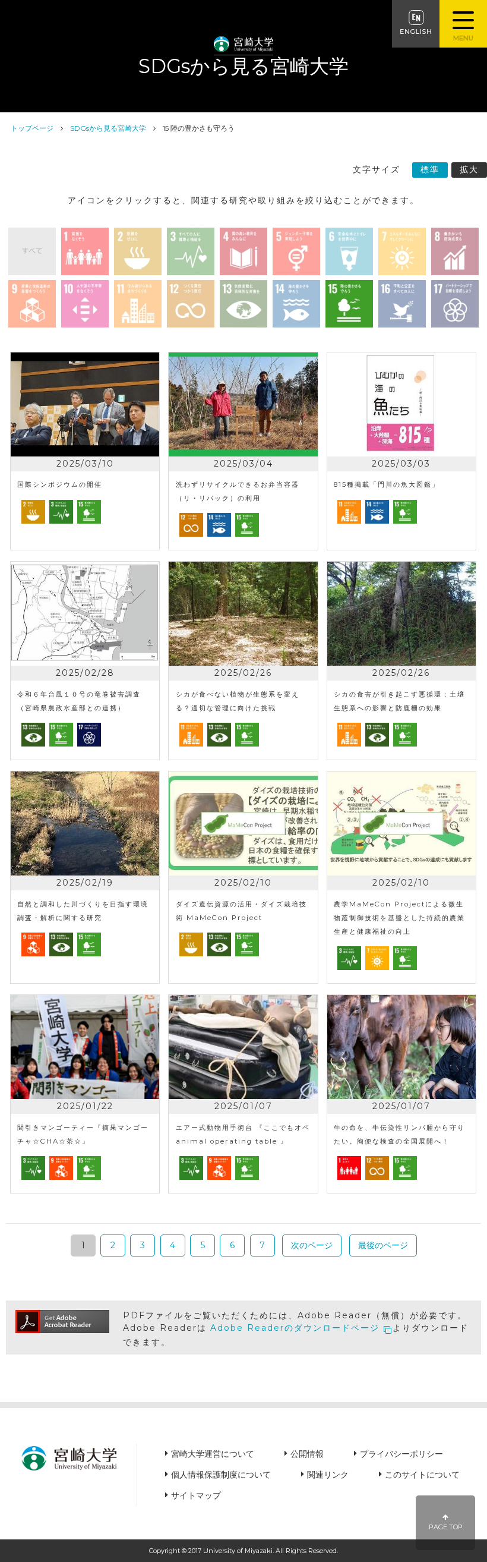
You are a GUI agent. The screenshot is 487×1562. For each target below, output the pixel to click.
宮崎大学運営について (212, 1453)
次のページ (312, 1245)
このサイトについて (422, 1474)
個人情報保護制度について (221, 1474)
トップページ (32, 128)
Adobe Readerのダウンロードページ (295, 1327)
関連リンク (328, 1474)
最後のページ (383, 1245)
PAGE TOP (446, 1527)
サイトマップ (196, 1495)
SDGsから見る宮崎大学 (108, 128)
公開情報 (307, 1453)
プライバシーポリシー (401, 1453)
